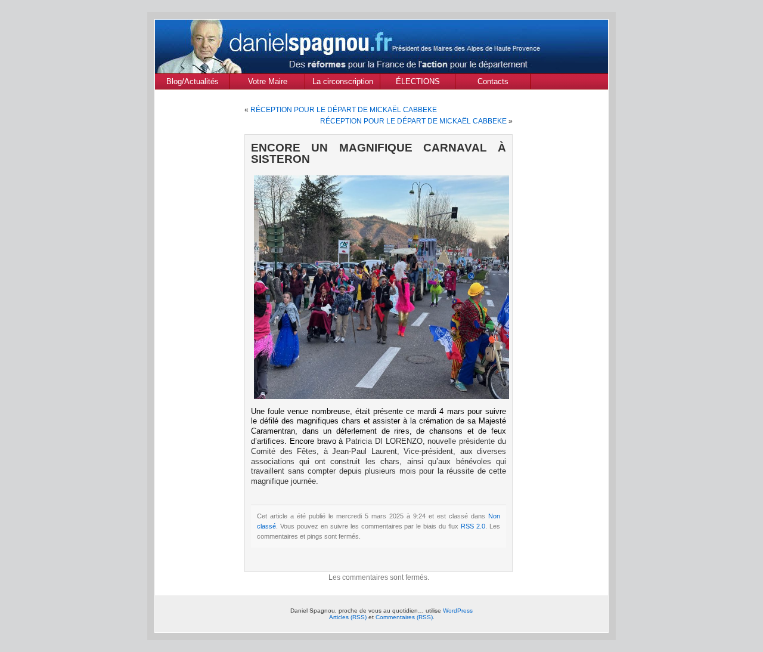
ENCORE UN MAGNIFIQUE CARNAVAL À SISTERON (378, 153)
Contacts (492, 81)
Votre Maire (267, 81)
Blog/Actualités (192, 81)
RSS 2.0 (473, 526)
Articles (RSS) (348, 617)
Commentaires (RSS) (404, 617)
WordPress (458, 610)
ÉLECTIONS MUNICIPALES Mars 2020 (418, 83)
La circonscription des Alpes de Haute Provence (342, 83)
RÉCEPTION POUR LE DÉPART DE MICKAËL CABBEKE (343, 110)
